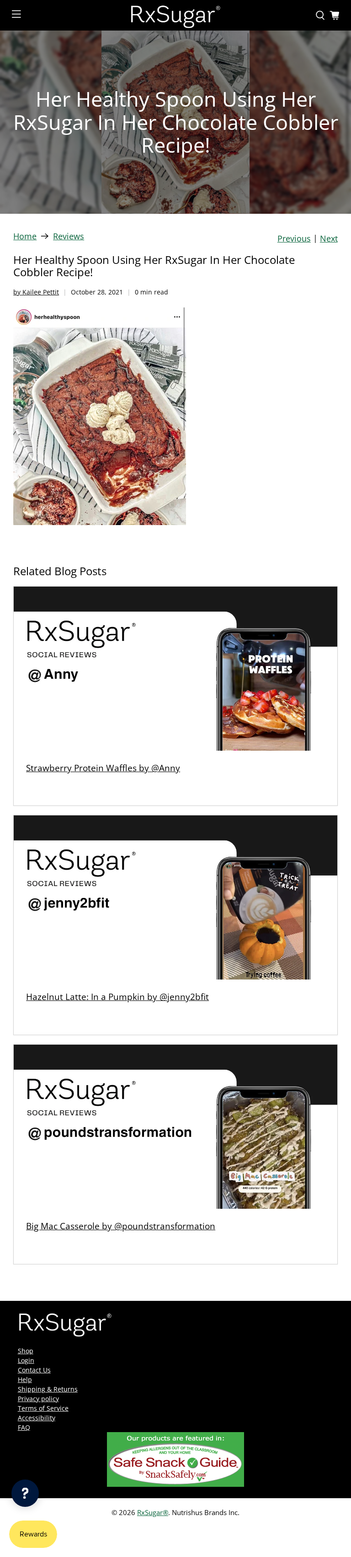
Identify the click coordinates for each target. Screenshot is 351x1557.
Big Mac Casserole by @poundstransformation (120, 1226)
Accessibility (36, 1417)
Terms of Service (43, 1408)
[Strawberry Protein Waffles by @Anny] (175, 669)
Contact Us (34, 1370)
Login (26, 1360)
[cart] (335, 15)
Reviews (68, 236)
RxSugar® (152, 1512)
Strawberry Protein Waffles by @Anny (103, 768)
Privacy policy (38, 1398)
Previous (294, 238)
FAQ (24, 1427)
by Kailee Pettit (36, 292)
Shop (25, 1350)
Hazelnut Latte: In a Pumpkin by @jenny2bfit (117, 996)
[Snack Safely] (175, 1484)
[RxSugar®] (175, 15)
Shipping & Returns (48, 1389)
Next (329, 238)
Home (25, 236)
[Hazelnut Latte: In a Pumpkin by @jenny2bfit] (175, 897)
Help (25, 1379)
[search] (320, 15)
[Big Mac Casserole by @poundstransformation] (175, 1127)
